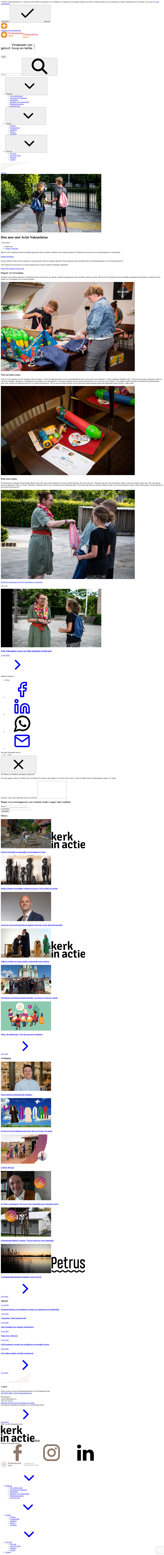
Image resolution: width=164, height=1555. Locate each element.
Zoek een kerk (15, 1498)
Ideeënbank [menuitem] (14, 100)
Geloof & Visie (15, 1546)
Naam (3, 806)
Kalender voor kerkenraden (19, 1494)
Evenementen (14, 1519)
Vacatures (13, 1525)
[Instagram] (52, 1460)
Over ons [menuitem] (13, 153)
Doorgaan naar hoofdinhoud (11, 30)
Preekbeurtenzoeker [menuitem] (17, 104)
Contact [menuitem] (12, 159)
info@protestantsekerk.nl (23, 1393)
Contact (12, 1550)
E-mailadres (5, 809)
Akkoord (47, 21)
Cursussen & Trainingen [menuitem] (18, 98)
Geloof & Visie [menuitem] (15, 155)
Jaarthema (13, 1521)
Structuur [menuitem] (13, 157)
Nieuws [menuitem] (12, 132)
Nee (9, 755)
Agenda (12, 1517)
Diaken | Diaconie (11, 248)
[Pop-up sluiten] (18, 764)
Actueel (9, 124)
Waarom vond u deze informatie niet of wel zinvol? (19, 798)
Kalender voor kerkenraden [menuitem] (19, 102)
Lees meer (5, 1054)
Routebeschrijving (7, 1403)
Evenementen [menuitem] (14, 128)
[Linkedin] (85, 1460)
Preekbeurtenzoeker (17, 1496)
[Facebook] (18, 1460)
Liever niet (5, 21)
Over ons (9, 151)
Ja (4, 755)
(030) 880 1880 (6, 1393)
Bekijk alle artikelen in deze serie (12, 269)
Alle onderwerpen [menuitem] (16, 96)
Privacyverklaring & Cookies (24, 1403)
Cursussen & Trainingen (18, 1490)
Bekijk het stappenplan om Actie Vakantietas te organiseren (22, 582)
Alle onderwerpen (16, 1488)
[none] (84, 92)
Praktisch (9, 94)
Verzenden (5, 811)
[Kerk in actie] (18, 1441)
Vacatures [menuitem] (13, 134)
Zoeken (8, 1552)
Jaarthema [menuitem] (13, 130)
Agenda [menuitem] (12, 126)
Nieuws (3, 173)
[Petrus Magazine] (37, 1441)
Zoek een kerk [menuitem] (15, 106)
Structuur (13, 1548)
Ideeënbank (14, 1492)
